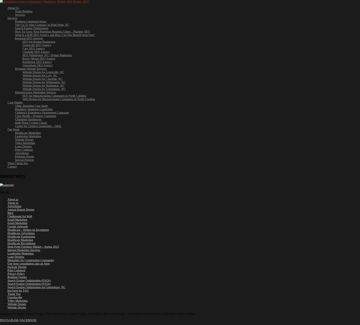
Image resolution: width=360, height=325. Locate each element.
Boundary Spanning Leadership (34, 109)
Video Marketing (25, 143)
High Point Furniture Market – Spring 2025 (33, 246)
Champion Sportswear (28, 119)
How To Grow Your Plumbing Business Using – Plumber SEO (52, 31)
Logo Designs (23, 146)
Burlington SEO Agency (37, 62)
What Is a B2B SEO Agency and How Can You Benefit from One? (55, 35)
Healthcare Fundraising (21, 236)
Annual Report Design (21, 209)
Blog (10, 213)
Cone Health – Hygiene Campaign (35, 116)
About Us (13, 8)
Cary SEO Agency (33, 48)
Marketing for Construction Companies (31, 260)
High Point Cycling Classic (31, 122)
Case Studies (15, 102)
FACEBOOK (28, 320)
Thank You (14, 294)
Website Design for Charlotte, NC (42, 78)
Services (20, 14)
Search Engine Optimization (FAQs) (29, 280)
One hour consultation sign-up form (29, 263)
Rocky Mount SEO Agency (39, 58)
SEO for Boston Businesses (38, 41)
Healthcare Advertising (21, 233)
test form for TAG (18, 290)
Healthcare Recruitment (21, 243)
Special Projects (24, 159)
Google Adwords (18, 226)
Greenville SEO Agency (36, 45)
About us (13, 199)
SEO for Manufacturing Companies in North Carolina (54, 95)
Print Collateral (24, 149)
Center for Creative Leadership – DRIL (38, 126)
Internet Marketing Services (24, 250)
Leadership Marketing (28, 136)
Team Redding (23, 11)
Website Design (24, 139)
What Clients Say (18, 163)
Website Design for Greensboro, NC (44, 89)
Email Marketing (17, 219)
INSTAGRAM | (9, 320)
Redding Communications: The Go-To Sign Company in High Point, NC (42, 23)
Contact (12, 166)
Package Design (24, 156)
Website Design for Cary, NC (39, 75)
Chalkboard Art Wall (20, 216)
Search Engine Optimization (31, 28)
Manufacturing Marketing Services (35, 92)
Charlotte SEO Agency (36, 51)
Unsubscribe (15, 297)
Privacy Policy (16, 273)
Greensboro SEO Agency (37, 65)
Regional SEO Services (29, 38)
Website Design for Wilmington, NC (44, 82)
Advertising (22, 153)
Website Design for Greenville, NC (43, 72)
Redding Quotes (17, 277)
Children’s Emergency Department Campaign (42, 112)
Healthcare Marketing (28, 132)
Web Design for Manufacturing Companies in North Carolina (58, 99)
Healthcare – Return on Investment (28, 229)
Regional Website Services (30, 68)
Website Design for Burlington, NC (43, 85)
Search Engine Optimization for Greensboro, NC (36, 287)
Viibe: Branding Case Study (31, 105)
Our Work (14, 129)
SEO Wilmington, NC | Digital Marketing (47, 55)
